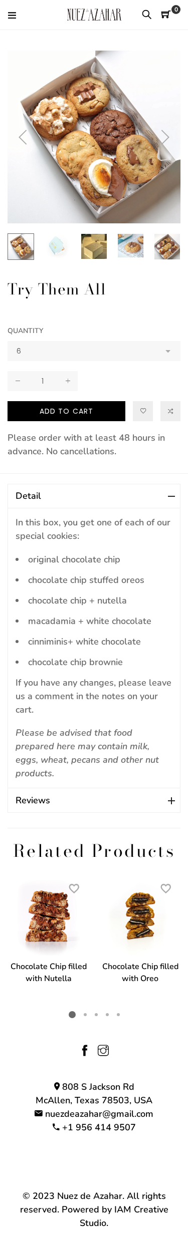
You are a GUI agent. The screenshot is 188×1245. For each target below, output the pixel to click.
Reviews (33, 800)
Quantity (25, 331)
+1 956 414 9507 (99, 1127)
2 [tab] (84, 1014)
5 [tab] (117, 1014)
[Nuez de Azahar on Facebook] (84, 1051)
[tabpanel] (48, 937)
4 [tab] (106, 1014)
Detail (28, 496)
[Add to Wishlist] (143, 411)
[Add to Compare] (170, 411)
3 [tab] (95, 1014)
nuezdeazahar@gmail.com (99, 1114)
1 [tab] (72, 1014)
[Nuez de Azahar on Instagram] (103, 1051)
